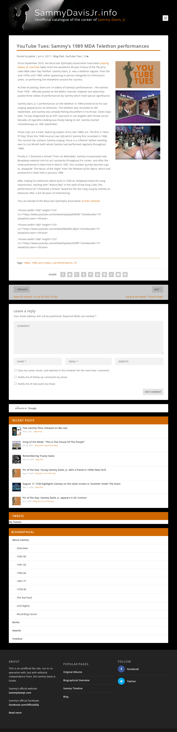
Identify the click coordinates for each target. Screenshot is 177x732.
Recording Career (27, 614)
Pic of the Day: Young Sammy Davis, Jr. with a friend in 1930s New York (64, 469)
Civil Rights (23, 605)
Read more (15, 712)
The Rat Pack (24, 597)
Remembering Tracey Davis (38, 456)
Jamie (32, 56)
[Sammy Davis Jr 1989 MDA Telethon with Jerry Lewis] (137, 122)
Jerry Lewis (45, 262)
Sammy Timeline (73, 688)
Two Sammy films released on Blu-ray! (45, 428)
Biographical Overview (76, 680)
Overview (22, 548)
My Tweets (15, 522)
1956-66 (21, 573)
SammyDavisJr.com (20, 692)
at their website (91, 201)
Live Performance (62, 262)
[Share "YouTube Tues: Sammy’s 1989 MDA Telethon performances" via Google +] (76, 274)
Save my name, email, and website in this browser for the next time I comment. (64, 370)
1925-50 (21, 556)
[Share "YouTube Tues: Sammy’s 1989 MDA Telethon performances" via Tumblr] (83, 274)
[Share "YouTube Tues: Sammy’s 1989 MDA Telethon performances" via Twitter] (69, 274)
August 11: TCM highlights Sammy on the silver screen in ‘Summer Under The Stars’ (72, 483)
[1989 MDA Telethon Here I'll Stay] (137, 158)
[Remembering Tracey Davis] (16, 459)
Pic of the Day (49, 473)
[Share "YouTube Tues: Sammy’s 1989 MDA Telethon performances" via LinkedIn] (97, 274)
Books (16, 622)
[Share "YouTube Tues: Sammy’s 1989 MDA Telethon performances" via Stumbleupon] (111, 274)
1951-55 (21, 564)
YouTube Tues (73, 56)
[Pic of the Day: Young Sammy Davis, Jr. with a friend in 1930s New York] (16, 473)
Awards (16, 630)
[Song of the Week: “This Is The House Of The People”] (16, 445)
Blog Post (58, 56)
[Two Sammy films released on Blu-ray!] (16, 431)
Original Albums (72, 672)
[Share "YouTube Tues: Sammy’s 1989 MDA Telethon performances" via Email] (118, 274)
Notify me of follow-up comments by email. (43, 377)
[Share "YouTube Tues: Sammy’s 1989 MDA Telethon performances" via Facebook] (62, 274)
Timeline (17, 638)
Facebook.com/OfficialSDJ (24, 704)
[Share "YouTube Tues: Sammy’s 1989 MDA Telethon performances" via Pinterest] (90, 274)
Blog (65, 696)
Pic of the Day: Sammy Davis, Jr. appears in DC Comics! (55, 497)
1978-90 (21, 589)
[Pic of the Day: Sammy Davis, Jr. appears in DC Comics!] (16, 501)
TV (75, 262)
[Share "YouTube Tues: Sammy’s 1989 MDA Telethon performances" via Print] (125, 274)
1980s (27, 262)
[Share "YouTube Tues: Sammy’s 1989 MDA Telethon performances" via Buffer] (104, 274)
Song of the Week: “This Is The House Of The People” (54, 442)
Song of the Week (51, 445)
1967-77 (21, 581)
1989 (34, 262)
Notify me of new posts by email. (37, 383)
